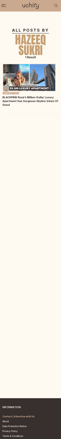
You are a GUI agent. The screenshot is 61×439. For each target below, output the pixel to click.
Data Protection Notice (14, 426)
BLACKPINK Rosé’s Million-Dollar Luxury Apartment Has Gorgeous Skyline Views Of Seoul (30, 101)
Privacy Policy (10, 431)
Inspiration (11, 93)
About (5, 421)
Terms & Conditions (12, 436)
